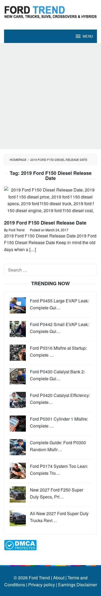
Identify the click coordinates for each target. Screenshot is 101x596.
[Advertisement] (50, 96)
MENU (88, 36)
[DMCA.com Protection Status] (20, 544)
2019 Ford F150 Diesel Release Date (45, 222)
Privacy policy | (42, 584)
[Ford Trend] (50, 11)
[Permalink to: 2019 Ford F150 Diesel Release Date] (50, 202)
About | (60, 578)
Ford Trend (39, 578)
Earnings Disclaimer (77, 584)
